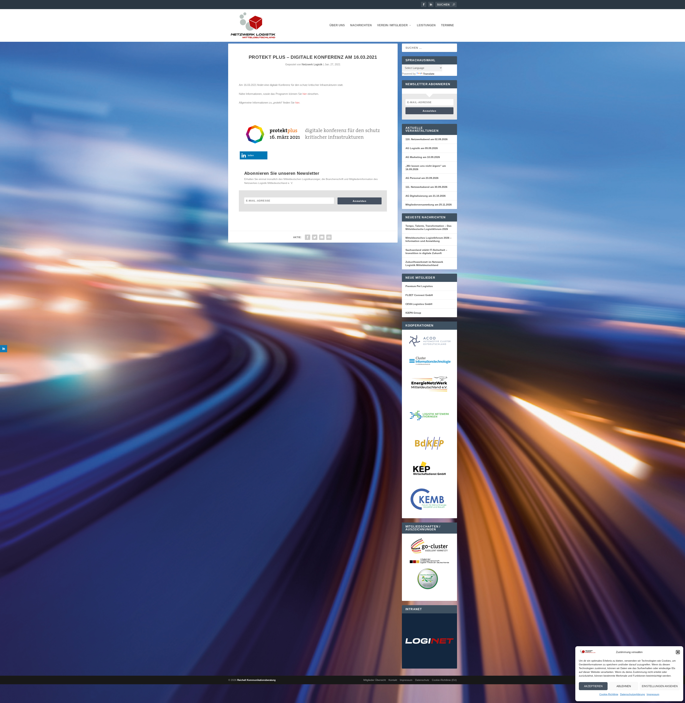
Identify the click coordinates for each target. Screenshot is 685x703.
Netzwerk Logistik (312, 64)
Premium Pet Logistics (419, 286)
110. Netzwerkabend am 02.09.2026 (426, 139)
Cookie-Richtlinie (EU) (444, 680)
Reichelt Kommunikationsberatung (256, 680)
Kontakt (393, 680)
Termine (447, 25)
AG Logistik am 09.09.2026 (421, 148)
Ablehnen (623, 686)
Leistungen (426, 25)
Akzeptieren (593, 686)
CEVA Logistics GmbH (418, 304)
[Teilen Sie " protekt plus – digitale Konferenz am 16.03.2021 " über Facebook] (307, 237)
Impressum (653, 694)
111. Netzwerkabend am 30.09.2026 (426, 186)
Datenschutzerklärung (632, 694)
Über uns (337, 25)
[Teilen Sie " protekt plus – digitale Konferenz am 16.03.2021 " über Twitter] (314, 237)
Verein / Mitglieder (392, 25)
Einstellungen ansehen (660, 686)
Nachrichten (361, 25)
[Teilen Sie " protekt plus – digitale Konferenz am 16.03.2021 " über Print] (329, 237)
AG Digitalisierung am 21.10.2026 (425, 195)
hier (305, 93)
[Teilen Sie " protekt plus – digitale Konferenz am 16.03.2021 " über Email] (321, 237)
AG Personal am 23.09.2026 (421, 178)
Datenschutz (422, 680)
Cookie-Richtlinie (608, 694)
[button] (678, 652)
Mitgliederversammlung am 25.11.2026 (428, 204)
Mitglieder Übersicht (374, 680)
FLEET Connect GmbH (419, 295)
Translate (428, 73)
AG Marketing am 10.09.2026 (422, 157)
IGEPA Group (413, 312)
